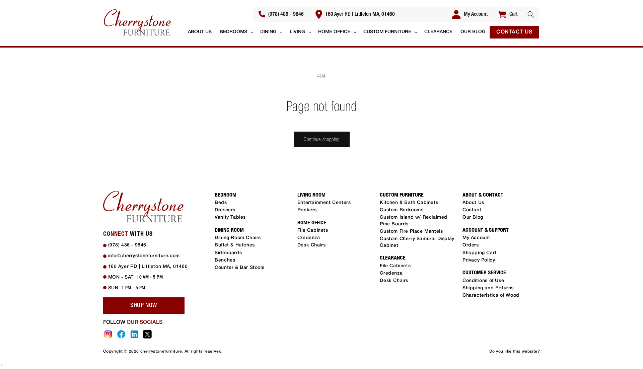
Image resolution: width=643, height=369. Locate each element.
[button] (530, 14)
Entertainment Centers (324, 203)
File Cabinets (312, 230)
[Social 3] (134, 334)
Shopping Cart (479, 253)
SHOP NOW (143, 305)
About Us (473, 203)
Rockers (307, 210)
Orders (470, 245)
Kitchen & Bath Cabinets (409, 203)
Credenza (308, 238)
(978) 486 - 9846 (285, 14)
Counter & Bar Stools (239, 268)
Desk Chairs (311, 245)
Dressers (225, 210)
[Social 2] (121, 334)
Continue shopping (322, 139)
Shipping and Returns (488, 288)
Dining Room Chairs (238, 238)
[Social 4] (147, 334)
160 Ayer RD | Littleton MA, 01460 (359, 14)
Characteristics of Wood (490, 295)
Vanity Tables (230, 217)
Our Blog (472, 217)
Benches (225, 260)
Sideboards (228, 253)
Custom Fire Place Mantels (411, 231)
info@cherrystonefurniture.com (144, 256)
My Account (476, 238)
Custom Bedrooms (401, 210)
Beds (221, 203)
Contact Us (514, 32)
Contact (471, 210)
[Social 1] (108, 334)
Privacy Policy (478, 260)
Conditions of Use (483, 281)
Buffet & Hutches (235, 245)
